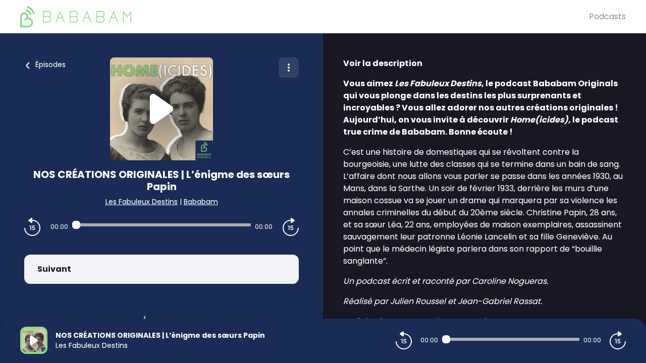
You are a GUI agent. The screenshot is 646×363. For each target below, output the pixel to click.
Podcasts (607, 16)
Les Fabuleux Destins (141, 202)
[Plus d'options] (289, 67)
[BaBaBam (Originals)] (304, 16)
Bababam (201, 202)
